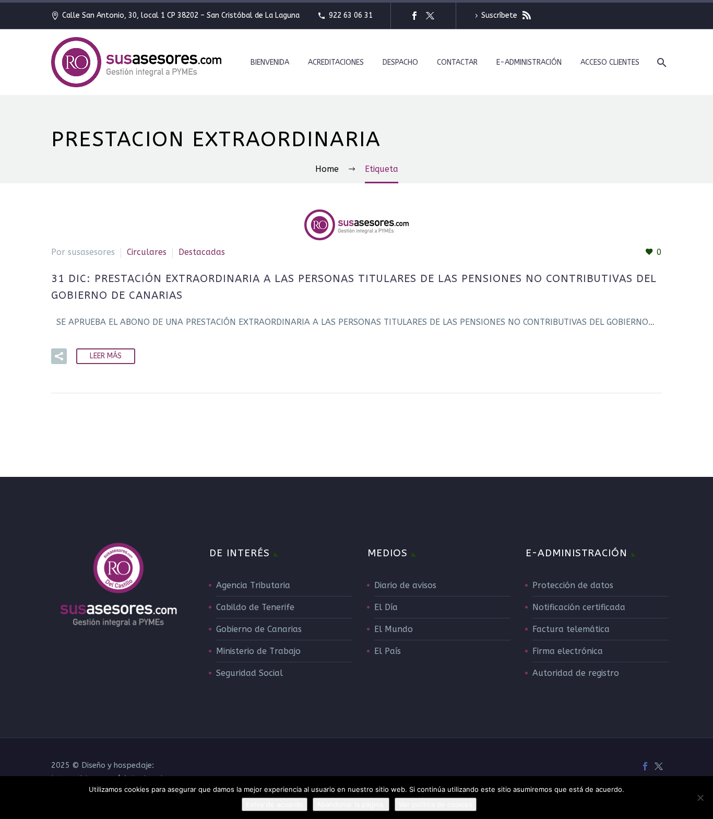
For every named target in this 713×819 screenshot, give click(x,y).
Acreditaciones (336, 62)
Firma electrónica (567, 651)
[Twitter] (430, 15)
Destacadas (202, 252)
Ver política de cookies (435, 804)
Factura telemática (571, 629)
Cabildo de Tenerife (255, 607)
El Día (386, 607)
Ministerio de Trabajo (258, 651)
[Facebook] (414, 15)
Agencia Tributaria (253, 585)
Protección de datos (572, 585)
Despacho (400, 62)
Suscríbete (500, 15)
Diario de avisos (405, 585)
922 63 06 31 (351, 15)
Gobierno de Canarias (259, 629)
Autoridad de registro (575, 673)
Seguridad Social (249, 673)
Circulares (147, 252)
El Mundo (393, 629)
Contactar (457, 62)
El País (387, 651)
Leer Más (106, 356)
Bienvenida (270, 62)
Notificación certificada (578, 607)
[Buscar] (660, 62)
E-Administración (529, 62)
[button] (59, 356)
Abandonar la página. (351, 804)
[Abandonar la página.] (700, 797)
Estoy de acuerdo (274, 804)
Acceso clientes (609, 62)
